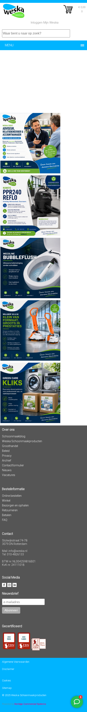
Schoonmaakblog (13, 436)
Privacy (7, 455)
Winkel (6, 500)
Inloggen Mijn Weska (44, 22)
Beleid (6, 450)
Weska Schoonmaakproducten (22, 441)
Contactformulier (13, 465)
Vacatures (8, 475)
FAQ (4, 520)
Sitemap (7, 687)
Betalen (6, 515)
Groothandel (10, 446)
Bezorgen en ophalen (15, 505)
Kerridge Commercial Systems (30, 704)
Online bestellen (12, 495)
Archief (6, 460)
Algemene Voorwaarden (15, 661)
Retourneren (10, 510)
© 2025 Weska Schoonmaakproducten (24, 695)
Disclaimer (8, 669)
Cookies (6, 680)
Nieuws (7, 470)
